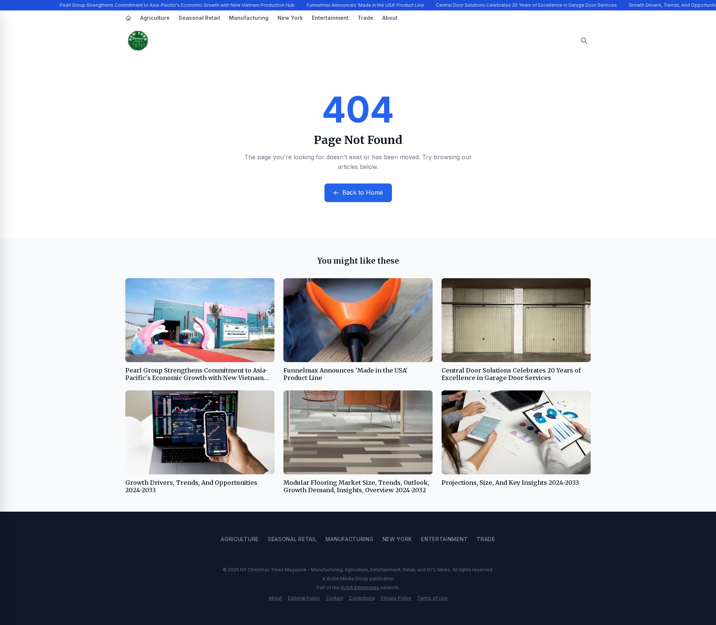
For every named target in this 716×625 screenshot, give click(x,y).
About (390, 18)
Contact (334, 598)
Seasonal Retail (199, 18)
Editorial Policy (304, 598)
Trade (365, 18)
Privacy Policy (396, 598)
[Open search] (584, 40)
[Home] (128, 18)
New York (290, 18)
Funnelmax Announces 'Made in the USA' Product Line (362, 5)
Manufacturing (248, 18)
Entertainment (330, 18)
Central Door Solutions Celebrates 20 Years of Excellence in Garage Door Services (523, 5)
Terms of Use (432, 598)
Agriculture (155, 18)
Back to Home (362, 192)
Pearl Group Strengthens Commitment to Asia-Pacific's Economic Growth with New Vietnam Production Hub (174, 5)
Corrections (362, 598)
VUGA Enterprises (359, 587)
